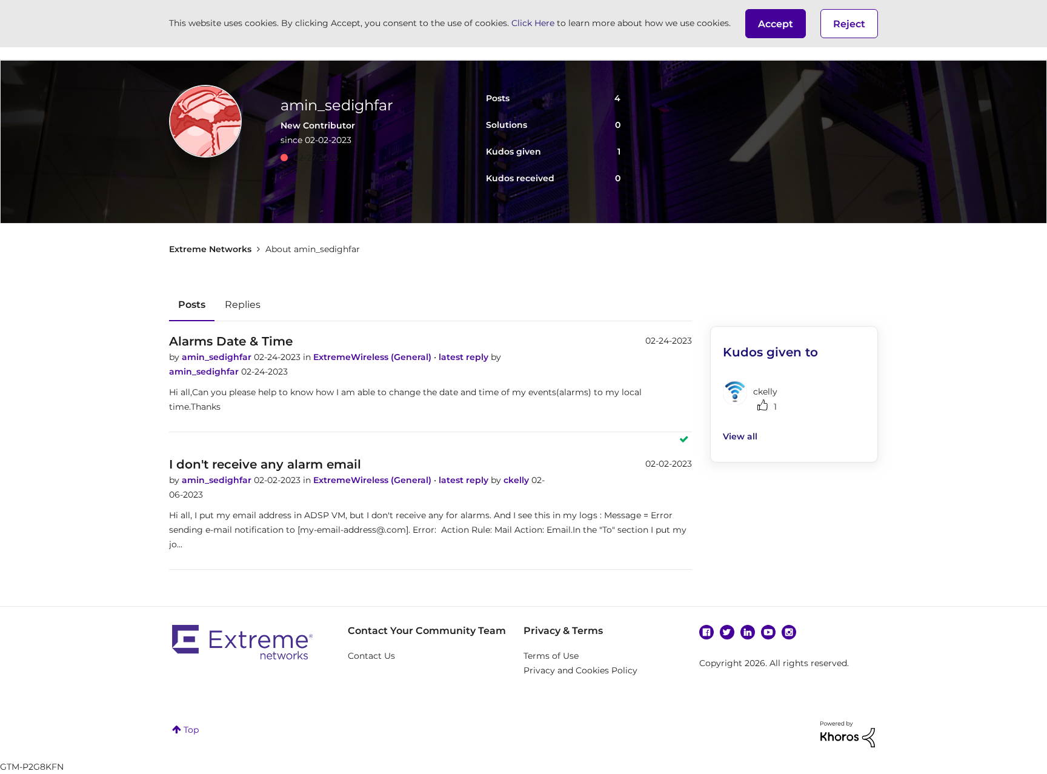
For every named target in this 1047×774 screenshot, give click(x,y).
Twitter (727, 632)
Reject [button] (849, 24)
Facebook (706, 632)
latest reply (465, 357)
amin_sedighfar (218, 357)
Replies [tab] (243, 304)
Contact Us (371, 655)
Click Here (532, 23)
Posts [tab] (191, 304)
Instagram (789, 632)
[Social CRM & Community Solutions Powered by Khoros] (847, 733)
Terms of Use (551, 655)
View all (740, 436)
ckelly (517, 480)
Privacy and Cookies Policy (580, 670)
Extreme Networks (210, 249)
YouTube (768, 632)
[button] (775, 23)
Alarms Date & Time (231, 341)
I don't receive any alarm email (265, 464)
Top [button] (191, 729)
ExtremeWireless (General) (373, 357)
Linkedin (747, 632)
